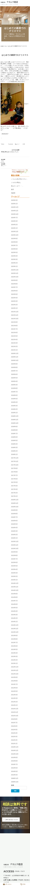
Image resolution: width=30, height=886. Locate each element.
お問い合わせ (7, 884)
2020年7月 (14, 371)
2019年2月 (14, 409)
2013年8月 (14, 639)
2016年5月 (14, 524)
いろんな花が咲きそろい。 (19, 179)
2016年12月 (14, 500)
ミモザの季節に (16, 182)
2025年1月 (14, 203)
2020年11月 (14, 357)
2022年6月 (14, 291)
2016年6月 (14, 520)
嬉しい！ (3, 165)
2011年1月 (14, 743)
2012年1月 (14, 705)
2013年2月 (14, 660)
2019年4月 (14, 402)
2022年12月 (14, 270)
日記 (6, 46)
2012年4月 (14, 695)
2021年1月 (14, 350)
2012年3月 (14, 698)
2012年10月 (14, 674)
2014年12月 (14, 583)
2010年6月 (14, 768)
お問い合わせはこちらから (11, 819)
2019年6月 (14, 395)
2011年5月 (14, 729)
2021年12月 (14, 311)
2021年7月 (14, 329)
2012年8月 (14, 681)
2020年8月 (14, 367)
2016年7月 (14, 517)
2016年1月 (14, 538)
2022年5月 (14, 294)
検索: (12, 785)
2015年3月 (14, 573)
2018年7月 (14, 433)
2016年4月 (14, 527)
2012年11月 (14, 670)
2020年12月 (14, 353)
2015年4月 (14, 569)
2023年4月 (14, 256)
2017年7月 (14, 475)
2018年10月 (14, 423)
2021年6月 (14, 332)
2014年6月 (14, 604)
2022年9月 (14, 280)
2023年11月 (14, 231)
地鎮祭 (13, 193)
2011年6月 (14, 726)
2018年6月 (14, 437)
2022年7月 (14, 287)
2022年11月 (14, 273)
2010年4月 (14, 775)
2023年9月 (14, 238)
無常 (12, 189)
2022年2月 (14, 304)
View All (2, 162)
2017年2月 (14, 493)
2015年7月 (14, 559)
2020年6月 (14, 374)
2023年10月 (14, 235)
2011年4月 (14, 733)
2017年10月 (14, 465)
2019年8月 (14, 388)
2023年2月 (14, 263)
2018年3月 (14, 447)
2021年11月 (14, 315)
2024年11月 (14, 210)
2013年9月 (14, 635)
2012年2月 (14, 702)
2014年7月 (14, 601)
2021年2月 (14, 346)
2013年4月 (14, 653)
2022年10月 (14, 277)
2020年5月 (14, 378)
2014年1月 (14, 621)
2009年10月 (14, 782)
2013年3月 (14, 656)
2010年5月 (14, 771)
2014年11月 (14, 587)
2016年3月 (14, 531)
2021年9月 (14, 322)
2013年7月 (14, 642)
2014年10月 (14, 590)
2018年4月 (14, 444)
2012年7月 (14, 684)
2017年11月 (14, 461)
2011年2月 (14, 740)
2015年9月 (14, 552)
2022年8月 (14, 284)
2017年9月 (14, 468)
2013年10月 (14, 632)
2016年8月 (14, 513)
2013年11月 (14, 628)
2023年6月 (14, 249)
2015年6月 (14, 562)
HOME (2, 46)
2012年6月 (14, 688)
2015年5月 (14, 566)
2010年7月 (14, 764)
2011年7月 (14, 722)
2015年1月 (14, 580)
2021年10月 (14, 318)
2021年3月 (14, 343)
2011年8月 (14, 719)
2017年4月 (14, 486)
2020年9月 (14, 364)
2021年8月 (14, 325)
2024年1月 (14, 228)
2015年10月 (14, 548)
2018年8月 (14, 430)
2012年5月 (14, 691)
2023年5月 (14, 252)
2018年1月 (14, 454)
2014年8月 (14, 597)
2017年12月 (14, 458)
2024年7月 (14, 217)
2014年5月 (14, 607)
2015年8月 (14, 555)
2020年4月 (14, 381)
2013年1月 (14, 663)
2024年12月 (14, 207)
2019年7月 (14, 392)
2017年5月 (14, 482)
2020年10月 (14, 360)
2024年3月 (14, 221)
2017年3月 (14, 489)
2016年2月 (14, 534)
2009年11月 (14, 778)
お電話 (22, 884)
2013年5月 (14, 649)
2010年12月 (14, 747)
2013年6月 (14, 646)
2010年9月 (14, 757)
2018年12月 (14, 416)
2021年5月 (14, 336)
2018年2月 (14, 451)
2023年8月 (14, 242)
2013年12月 (14, 625)
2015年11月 (14, 545)
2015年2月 (14, 576)
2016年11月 (14, 503)
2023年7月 (14, 245)
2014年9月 (14, 594)
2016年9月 (14, 510)
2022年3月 (14, 301)
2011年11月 (14, 712)
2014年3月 (14, 614)
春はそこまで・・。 (17, 186)
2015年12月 (14, 541)
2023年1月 (14, 266)
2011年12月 (14, 708)
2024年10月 (14, 214)
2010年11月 (14, 750)
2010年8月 (14, 761)
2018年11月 (14, 419)
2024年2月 (14, 224)
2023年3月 (14, 259)
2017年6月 (14, 479)
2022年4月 (14, 298)
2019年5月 (14, 398)
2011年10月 (14, 715)
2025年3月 (14, 200)
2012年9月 (14, 677)
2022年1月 (14, 308)
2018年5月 (14, 440)
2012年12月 (14, 667)
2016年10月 (14, 507)
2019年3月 (14, 406)
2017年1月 (14, 496)
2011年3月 (14, 736)
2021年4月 (14, 339)
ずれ (2, 161)
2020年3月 (14, 385)
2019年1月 (14, 412)
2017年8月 (14, 472)
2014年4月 (14, 611)
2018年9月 (14, 426)
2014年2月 (14, 618)
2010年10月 (14, 754)
